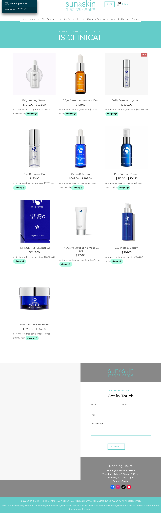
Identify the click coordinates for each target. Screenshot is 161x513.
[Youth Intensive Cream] (34, 298)
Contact (135, 19)
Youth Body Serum (126, 247)
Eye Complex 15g (34, 174)
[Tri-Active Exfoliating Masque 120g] (80, 221)
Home (24, 19)
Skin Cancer (48, 19)
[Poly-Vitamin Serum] (126, 147)
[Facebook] (112, 487)
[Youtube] (129, 487)
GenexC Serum (80, 174)
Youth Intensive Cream (34, 324)
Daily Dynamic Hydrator (127, 100)
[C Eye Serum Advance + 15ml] (80, 74)
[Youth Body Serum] (126, 221)
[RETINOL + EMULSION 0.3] (34, 221)
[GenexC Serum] (80, 147)
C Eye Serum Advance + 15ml (80, 100)
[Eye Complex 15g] (34, 147)
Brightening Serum (34, 100)
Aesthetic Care (118, 19)
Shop (77, 31)
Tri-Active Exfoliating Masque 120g (80, 249)
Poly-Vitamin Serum (126, 174)
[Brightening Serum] (34, 74)
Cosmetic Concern (96, 19)
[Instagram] (118, 487)
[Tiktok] (123, 487)
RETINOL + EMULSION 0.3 (34, 247)
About (33, 19)
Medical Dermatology (71, 19)
